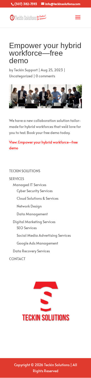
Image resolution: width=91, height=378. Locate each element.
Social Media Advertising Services (44, 235)
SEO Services (27, 227)
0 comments (45, 76)
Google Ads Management (37, 243)
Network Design (29, 206)
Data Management (32, 214)
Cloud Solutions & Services (37, 198)
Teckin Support (26, 69)
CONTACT (17, 258)
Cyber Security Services (35, 190)
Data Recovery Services (31, 251)
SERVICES (16, 178)
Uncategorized (21, 76)
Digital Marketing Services (34, 221)
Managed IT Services (29, 184)
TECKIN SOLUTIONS (24, 170)
